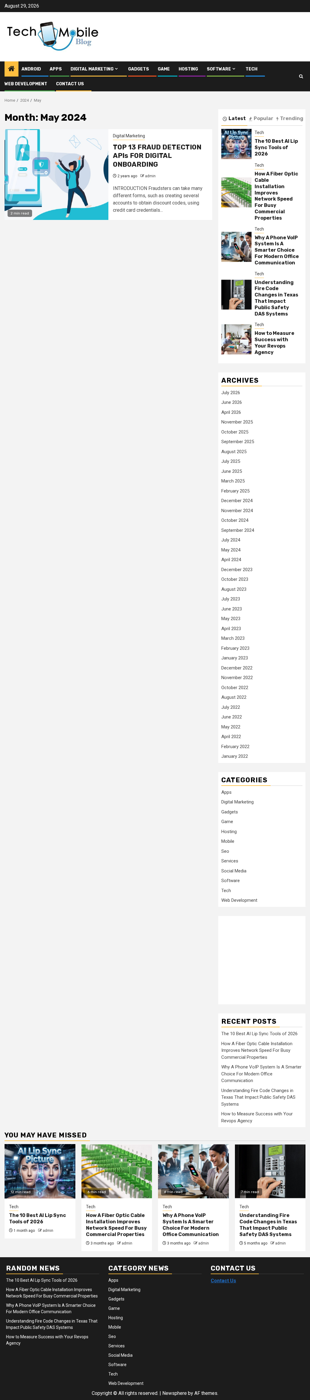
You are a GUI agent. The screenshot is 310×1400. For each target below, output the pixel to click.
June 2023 (231, 609)
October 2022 (234, 687)
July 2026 (230, 392)
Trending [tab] (291, 118)
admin (150, 176)
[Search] (301, 76)
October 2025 (234, 432)
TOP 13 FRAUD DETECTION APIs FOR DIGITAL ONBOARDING (157, 155)
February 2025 (235, 491)
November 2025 (237, 422)
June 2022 (231, 717)
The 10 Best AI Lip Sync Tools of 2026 (276, 147)
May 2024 (230, 550)
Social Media (233, 871)
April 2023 (231, 628)
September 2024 (237, 530)
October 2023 (234, 579)
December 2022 (236, 668)
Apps (56, 69)
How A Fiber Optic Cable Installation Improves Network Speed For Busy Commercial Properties (276, 196)
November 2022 (237, 677)
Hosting (188, 69)
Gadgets (138, 69)
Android (31, 69)
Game (164, 69)
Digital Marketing (92, 69)
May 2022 (230, 727)
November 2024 (237, 510)
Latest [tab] (237, 118)
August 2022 (233, 697)
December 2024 (236, 500)
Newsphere (174, 1393)
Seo (225, 851)
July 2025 (230, 461)
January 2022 (234, 756)
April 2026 (231, 412)
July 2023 (230, 599)
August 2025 (233, 451)
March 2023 (233, 638)
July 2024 (230, 540)
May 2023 (230, 618)
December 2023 (236, 569)
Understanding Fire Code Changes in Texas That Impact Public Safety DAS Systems (276, 298)
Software (219, 69)
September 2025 (237, 441)
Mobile (227, 841)
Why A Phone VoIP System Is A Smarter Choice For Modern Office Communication (277, 250)
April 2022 (231, 736)
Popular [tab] (263, 118)
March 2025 (233, 481)
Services (229, 861)
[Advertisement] (265, 957)
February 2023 (235, 648)
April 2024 (231, 559)
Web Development (26, 84)
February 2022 (235, 746)
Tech (251, 69)
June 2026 (231, 402)
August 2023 (233, 589)
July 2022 (230, 707)
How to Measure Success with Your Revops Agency (274, 342)
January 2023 (234, 658)
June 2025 (231, 471)
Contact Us (70, 84)
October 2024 (234, 520)
